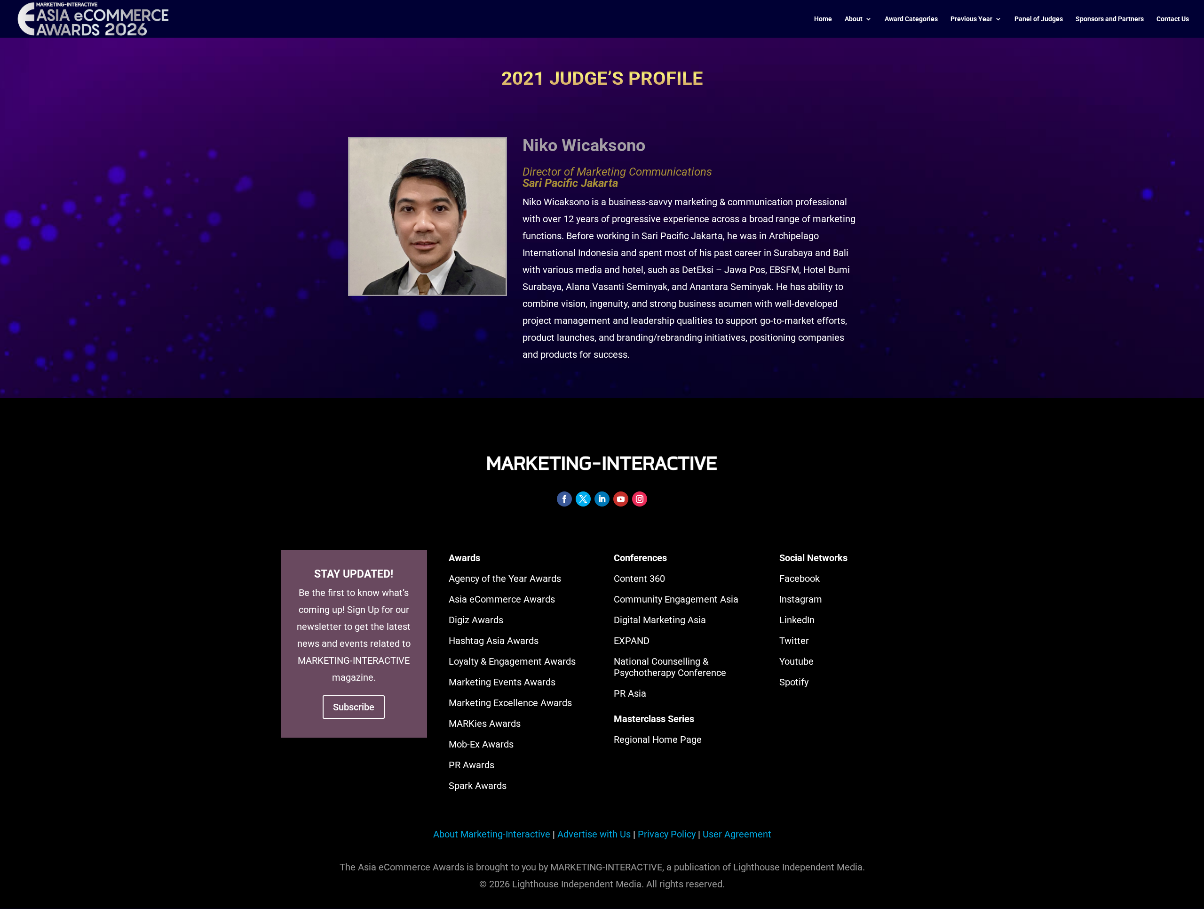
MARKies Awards (485, 723)
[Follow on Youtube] (620, 499)
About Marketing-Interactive (491, 834)
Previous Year (971, 19)
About (854, 19)
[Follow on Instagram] (639, 499)
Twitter (794, 640)
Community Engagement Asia (676, 599)
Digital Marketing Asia (660, 620)
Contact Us (1172, 19)
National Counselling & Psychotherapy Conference (670, 667)
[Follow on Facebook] (564, 499)
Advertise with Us (594, 834)
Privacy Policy (667, 834)
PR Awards (471, 765)
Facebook (799, 578)
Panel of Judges (1038, 19)
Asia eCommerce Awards (502, 599)
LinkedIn (797, 620)
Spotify (793, 682)
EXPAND (632, 640)
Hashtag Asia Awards (494, 640)
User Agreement (737, 834)
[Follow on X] (583, 499)
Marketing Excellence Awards (510, 702)
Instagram (800, 599)
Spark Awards (478, 785)
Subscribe (353, 707)
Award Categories (911, 19)
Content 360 (639, 578)
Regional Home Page (658, 739)
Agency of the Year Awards (505, 578)
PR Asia (630, 693)
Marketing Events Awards (502, 682)
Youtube (796, 661)
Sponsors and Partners (1110, 19)
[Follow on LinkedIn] (602, 499)
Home (823, 19)
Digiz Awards (476, 620)
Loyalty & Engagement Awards (512, 661)
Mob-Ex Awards (481, 744)
